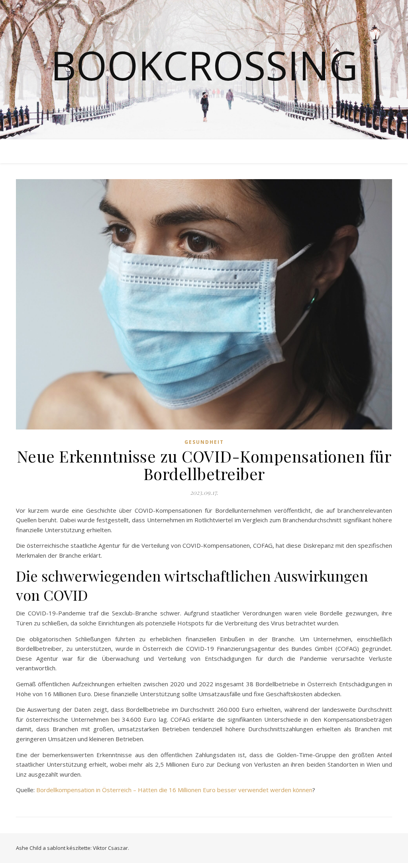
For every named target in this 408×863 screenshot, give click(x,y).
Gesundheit (204, 442)
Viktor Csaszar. (111, 847)
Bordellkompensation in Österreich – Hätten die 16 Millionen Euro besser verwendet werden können (174, 790)
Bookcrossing (204, 65)
